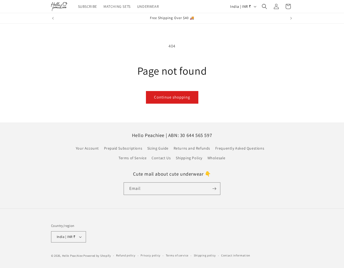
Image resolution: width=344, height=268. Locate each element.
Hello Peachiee (72, 256)
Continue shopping (172, 97)
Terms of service (177, 255)
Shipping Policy (189, 157)
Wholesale (216, 157)
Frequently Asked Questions (239, 148)
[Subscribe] (214, 188)
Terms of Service (133, 157)
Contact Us (161, 157)
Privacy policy (150, 255)
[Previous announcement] (53, 18)
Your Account (87, 148)
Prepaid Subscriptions (123, 148)
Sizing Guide (158, 148)
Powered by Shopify (97, 256)
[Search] (264, 6)
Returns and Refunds (192, 148)
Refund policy (125, 255)
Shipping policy (205, 255)
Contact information (235, 255)
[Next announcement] (291, 18)
